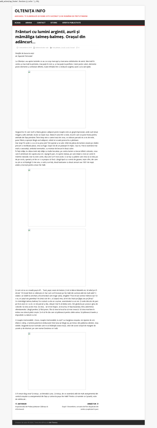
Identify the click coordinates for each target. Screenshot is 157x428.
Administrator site (41, 47)
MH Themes (53, 423)
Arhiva (29, 22)
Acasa (17, 22)
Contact (41, 22)
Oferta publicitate (71, 22)
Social (72, 47)
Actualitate (56, 47)
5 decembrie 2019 (25, 47)
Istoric (54, 22)
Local (63, 47)
